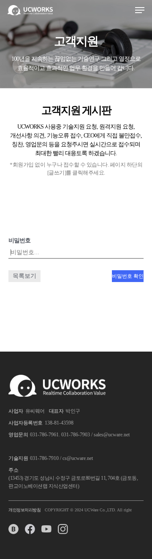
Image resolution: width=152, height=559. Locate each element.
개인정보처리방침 (24, 510)
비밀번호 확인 (128, 276)
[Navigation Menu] (139, 10)
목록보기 (24, 276)
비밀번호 (19, 240)
